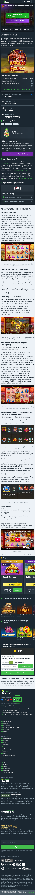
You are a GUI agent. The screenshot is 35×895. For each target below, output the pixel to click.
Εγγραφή (17, 847)
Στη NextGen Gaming (7, 272)
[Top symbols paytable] (17, 435)
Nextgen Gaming (5, 163)
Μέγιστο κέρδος (9, 108)
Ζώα (3, 124)
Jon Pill (7, 554)
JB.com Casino (7, 656)
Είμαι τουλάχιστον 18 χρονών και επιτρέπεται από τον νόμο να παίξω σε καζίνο (18, 851)
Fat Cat (7, 637)
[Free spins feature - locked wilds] (17, 395)
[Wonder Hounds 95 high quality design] (17, 252)
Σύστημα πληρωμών (10, 114)
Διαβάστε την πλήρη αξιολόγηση (19, 154)
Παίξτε (17, 590)
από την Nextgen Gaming (10, 7)
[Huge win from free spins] (17, 326)
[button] (32, 95)
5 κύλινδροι (8, 124)
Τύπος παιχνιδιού (10, 101)
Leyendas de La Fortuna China (24, 615)
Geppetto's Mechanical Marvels (7, 615)
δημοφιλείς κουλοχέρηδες (20, 170)
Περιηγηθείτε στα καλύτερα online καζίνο (17, 673)
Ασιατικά (15, 124)
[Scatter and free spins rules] (17, 492)
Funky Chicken (23, 638)
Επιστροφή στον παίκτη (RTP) (13, 94)
